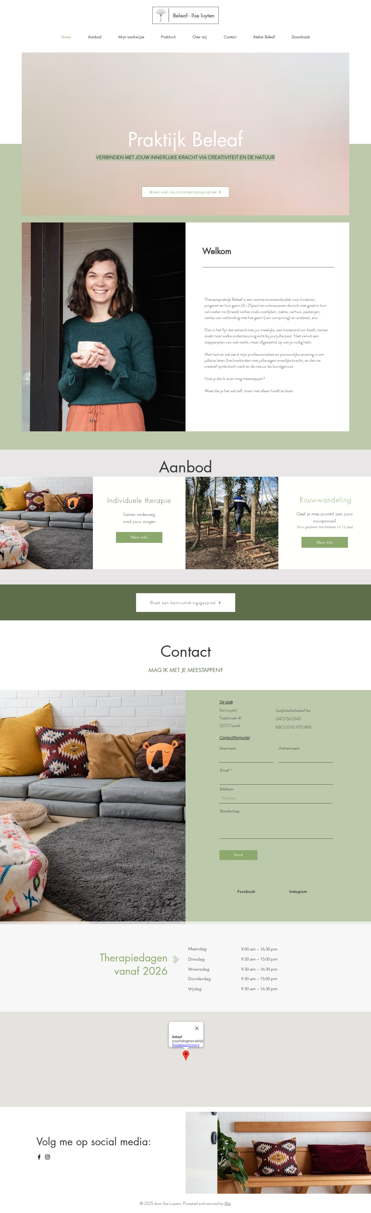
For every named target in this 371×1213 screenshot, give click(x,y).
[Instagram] (47, 1157)
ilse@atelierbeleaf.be (293, 710)
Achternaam (289, 748)
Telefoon (226, 789)
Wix (227, 1203)
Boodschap (230, 811)
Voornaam (227, 748)
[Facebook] (39, 1157)
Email (224, 770)
